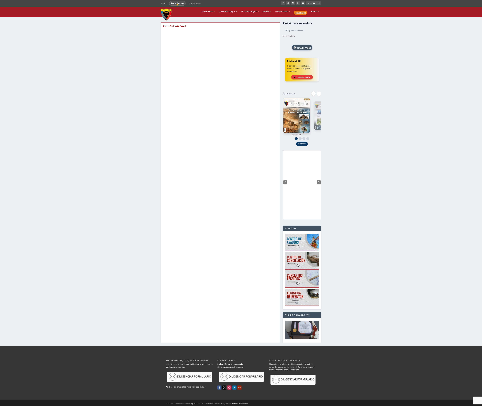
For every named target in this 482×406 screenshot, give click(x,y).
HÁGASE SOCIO (300, 13)
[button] (319, 182)
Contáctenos (195, 3)
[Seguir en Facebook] (219, 388)
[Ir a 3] (303, 138)
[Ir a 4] (307, 138)
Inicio (163, 3)
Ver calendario (289, 36)
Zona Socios (177, 3)
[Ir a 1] (296, 138)
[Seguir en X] (224, 388)
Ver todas (302, 144)
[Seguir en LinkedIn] (234, 388)
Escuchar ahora (303, 77)
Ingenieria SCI (195, 404)
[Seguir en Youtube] (239, 388)
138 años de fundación (240, 404)
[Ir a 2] (300, 138)
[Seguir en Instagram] (229, 388)
